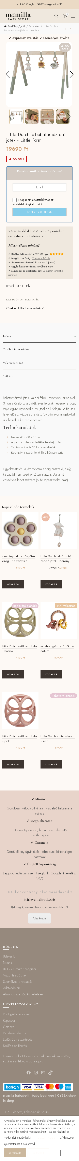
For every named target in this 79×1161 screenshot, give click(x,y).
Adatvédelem (11, 988)
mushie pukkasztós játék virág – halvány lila (18, 558)
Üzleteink (9, 956)
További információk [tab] (16, 349)
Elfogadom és (33, 202)
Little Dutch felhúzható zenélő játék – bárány (56, 558)
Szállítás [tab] (8, 376)
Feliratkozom (39, 918)
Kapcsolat (9, 1020)
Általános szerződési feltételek (23, 994)
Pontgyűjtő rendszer (16, 1014)
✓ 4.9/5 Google (26, 4)
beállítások (46, 1137)
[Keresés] (56, 16)
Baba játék (34, 26)
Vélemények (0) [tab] (13, 363)
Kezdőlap (12, 26)
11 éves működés (41, 258)
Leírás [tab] (7, 336)
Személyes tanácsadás (17, 981)
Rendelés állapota (15, 1033)
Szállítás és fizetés (15, 1045)
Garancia (9, 1027)
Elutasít (38, 1152)
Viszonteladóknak (14, 975)
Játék (23, 26)
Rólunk (7, 962)
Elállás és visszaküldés (17, 1039)
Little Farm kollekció (31, 308)
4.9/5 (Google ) (48, 254)
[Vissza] (68, 28)
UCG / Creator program (19, 969)
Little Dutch (23, 286)
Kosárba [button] (13, 584)
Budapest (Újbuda (44, 262)
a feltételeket (39, 200)
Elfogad (15, 1152)
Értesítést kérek (39, 211)
